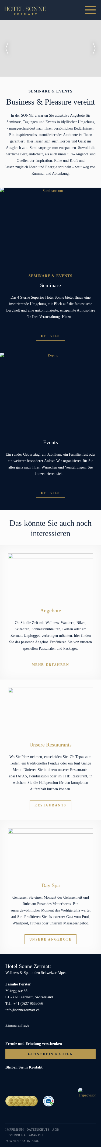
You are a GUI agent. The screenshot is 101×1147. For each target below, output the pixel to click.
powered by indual (22, 1140)
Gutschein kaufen (50, 1054)
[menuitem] (14, 1129)
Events (50, 442)
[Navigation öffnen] (90, 10)
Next (94, 48)
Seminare (50, 285)
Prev (6, 48)
